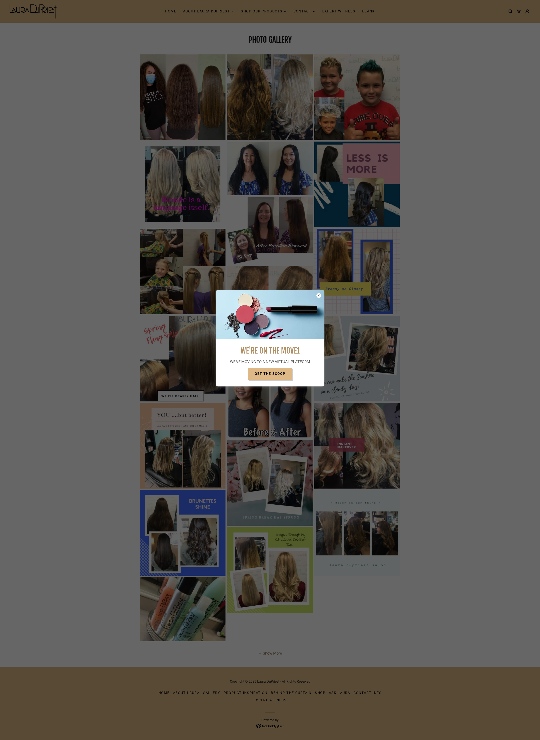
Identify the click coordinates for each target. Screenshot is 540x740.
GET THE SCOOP (270, 374)
